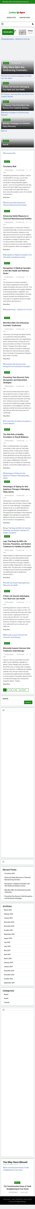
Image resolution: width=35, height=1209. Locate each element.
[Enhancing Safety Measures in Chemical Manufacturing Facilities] (21, 33)
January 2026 (8, 918)
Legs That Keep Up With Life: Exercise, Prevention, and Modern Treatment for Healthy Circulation (17, 544)
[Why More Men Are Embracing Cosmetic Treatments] (17, 56)
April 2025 (7, 954)
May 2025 (7, 950)
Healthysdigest (9, 170)
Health (6, 63)
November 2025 (9, 926)
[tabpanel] (17, 1179)
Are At (5, 144)
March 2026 (8, 910)
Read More (6, 197)
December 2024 (9, 971)
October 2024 (8, 979)
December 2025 (9, 922)
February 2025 (8, 962)
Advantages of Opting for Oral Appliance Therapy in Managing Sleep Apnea (16, 489)
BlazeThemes (21, 1201)
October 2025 (8, 930)
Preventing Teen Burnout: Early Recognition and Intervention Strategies (16, 380)
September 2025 (9, 934)
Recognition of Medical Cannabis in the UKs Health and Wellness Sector (17, 270)
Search (5, 699)
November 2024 (9, 975)
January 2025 (8, 966)
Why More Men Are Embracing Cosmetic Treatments (16, 2)
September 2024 (9, 983)
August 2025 (8, 938)
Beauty (6, 101)
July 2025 (7, 942)
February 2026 (8, 914)
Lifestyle (7, 120)
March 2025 (8, 958)
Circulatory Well (9, 166)
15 (22, 690)
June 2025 (7, 946)
